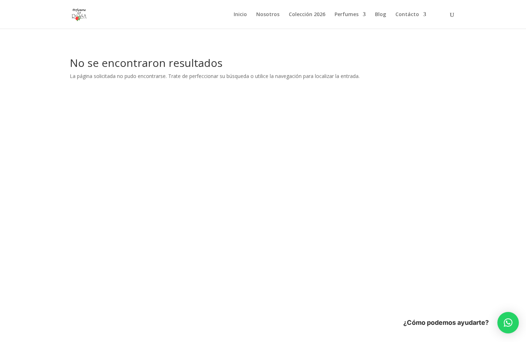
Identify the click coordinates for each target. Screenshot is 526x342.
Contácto (407, 15)
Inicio (240, 15)
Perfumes (347, 15)
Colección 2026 (307, 15)
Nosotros (267, 15)
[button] (508, 322)
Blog (380, 15)
